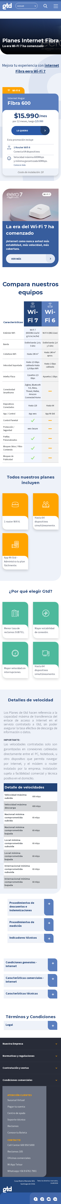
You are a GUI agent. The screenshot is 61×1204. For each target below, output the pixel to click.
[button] (30, 69)
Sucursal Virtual (16, 1100)
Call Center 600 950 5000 (20, 1145)
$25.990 (39, 121)
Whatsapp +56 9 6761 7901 (22, 1171)
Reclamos (13, 1126)
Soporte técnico (16, 1119)
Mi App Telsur (14, 1164)
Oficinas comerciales (19, 1158)
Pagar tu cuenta (16, 1106)
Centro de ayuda (16, 1113)
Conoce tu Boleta (17, 1132)
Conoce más (20, 164)
